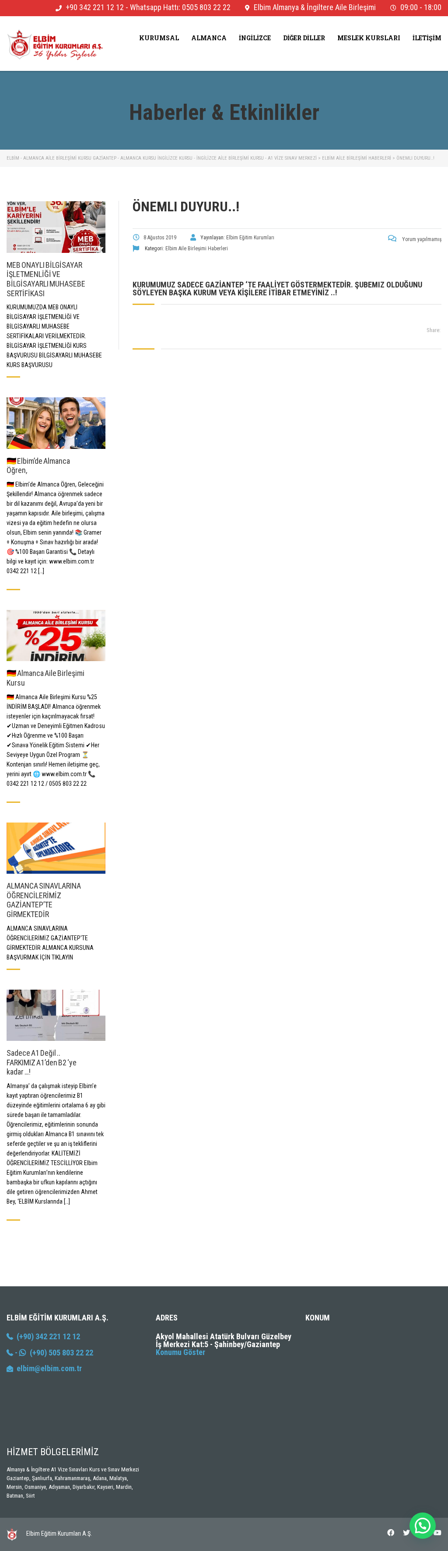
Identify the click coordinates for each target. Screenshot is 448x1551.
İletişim (427, 38)
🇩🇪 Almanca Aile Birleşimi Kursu (45, 678)
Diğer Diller (304, 38)
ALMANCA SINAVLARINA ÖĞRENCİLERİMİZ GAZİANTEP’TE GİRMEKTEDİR (44, 900)
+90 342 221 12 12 (95, 7)
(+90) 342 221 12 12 (46, 1336)
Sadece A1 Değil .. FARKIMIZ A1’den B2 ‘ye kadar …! (42, 1062)
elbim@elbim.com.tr (49, 1368)
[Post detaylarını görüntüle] (56, 227)
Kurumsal (159, 38)
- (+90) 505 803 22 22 (53, 1352)
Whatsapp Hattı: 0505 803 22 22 (180, 7)
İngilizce (255, 38)
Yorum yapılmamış (421, 239)
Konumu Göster (180, 1352)
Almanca (209, 38)
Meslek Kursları (368, 38)
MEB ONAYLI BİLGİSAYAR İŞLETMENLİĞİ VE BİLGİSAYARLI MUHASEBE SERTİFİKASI (46, 279)
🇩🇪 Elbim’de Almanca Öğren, (38, 465)
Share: (434, 330)
